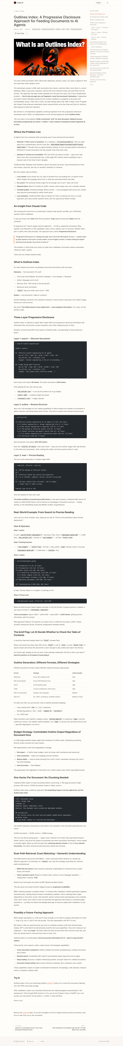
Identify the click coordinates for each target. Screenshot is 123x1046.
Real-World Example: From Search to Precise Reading (98, 43)
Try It (91, 84)
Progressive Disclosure (48, 29)
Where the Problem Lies (97, 14)
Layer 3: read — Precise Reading (98, 38)
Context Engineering (76, 29)
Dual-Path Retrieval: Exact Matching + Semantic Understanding (98, 75)
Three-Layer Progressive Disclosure (98, 23)
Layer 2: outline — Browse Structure (99, 33)
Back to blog (20, 11)
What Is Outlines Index (97, 20)
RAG (67, 29)
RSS (43, 1041)
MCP (63, 29)
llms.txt (31, 1041)
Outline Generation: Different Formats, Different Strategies (99, 57)
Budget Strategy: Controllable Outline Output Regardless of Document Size (99, 63)
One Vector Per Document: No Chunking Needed (99, 69)
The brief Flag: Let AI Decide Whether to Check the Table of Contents (99, 51)
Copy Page (20, 33)
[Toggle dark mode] (107, 2)
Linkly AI (50, 983)
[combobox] (99, 2)
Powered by (104, 1041)
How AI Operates (96, 47)
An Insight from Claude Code (99, 17)
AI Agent (58, 29)
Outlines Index (36, 29)
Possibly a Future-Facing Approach (98, 80)
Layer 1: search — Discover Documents (99, 28)
